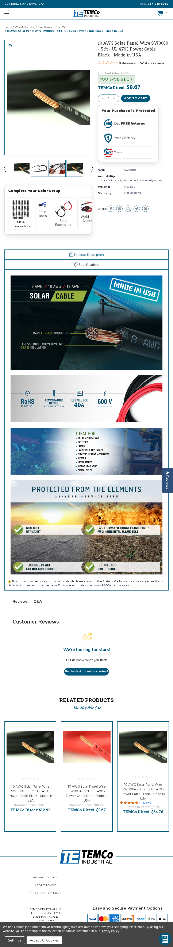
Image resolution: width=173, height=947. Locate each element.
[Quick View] (47, 730)
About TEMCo (45, 885)
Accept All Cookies (44, 940)
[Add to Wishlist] (47, 740)
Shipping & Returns (45, 893)
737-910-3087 (158, 3)
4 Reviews (145, 802)
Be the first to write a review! (86, 671)
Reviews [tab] (20, 601)
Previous (4, 168)
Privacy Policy (45, 877)
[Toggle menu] (20, 13)
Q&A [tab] (38, 601)
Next (92, 168)
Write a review (152, 63)
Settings (14, 940)
